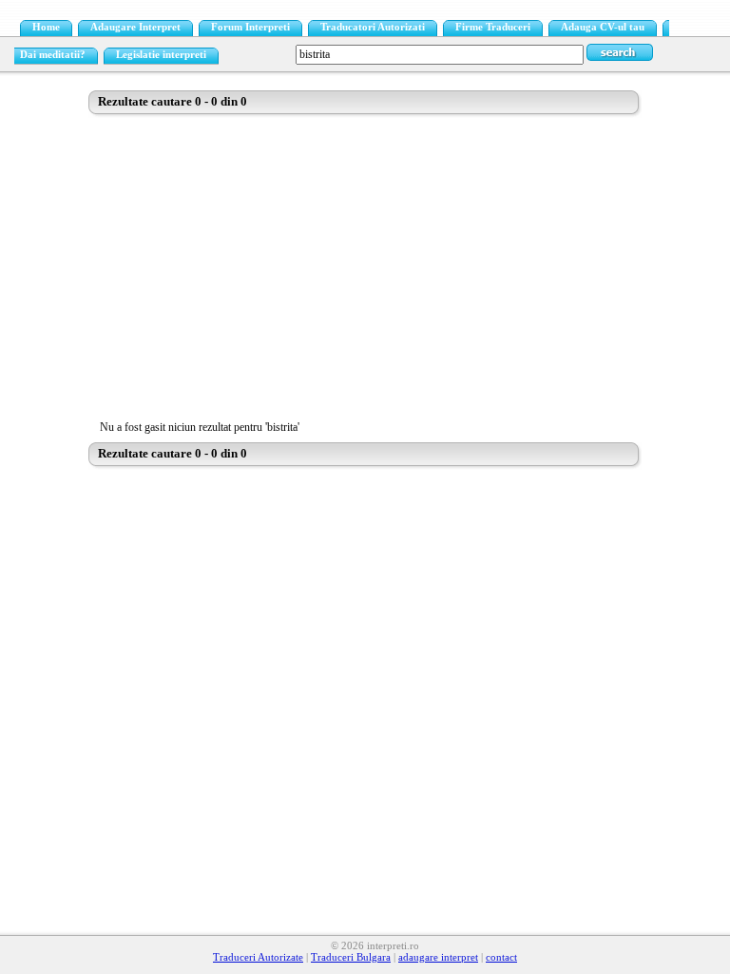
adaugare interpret (438, 957)
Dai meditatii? (53, 54)
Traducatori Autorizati (372, 27)
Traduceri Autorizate (258, 957)
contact (501, 957)
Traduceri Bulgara (351, 957)
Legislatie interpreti (161, 54)
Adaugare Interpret (135, 27)
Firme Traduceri (492, 27)
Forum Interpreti (250, 27)
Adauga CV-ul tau (602, 27)
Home (46, 27)
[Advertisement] (365, 265)
